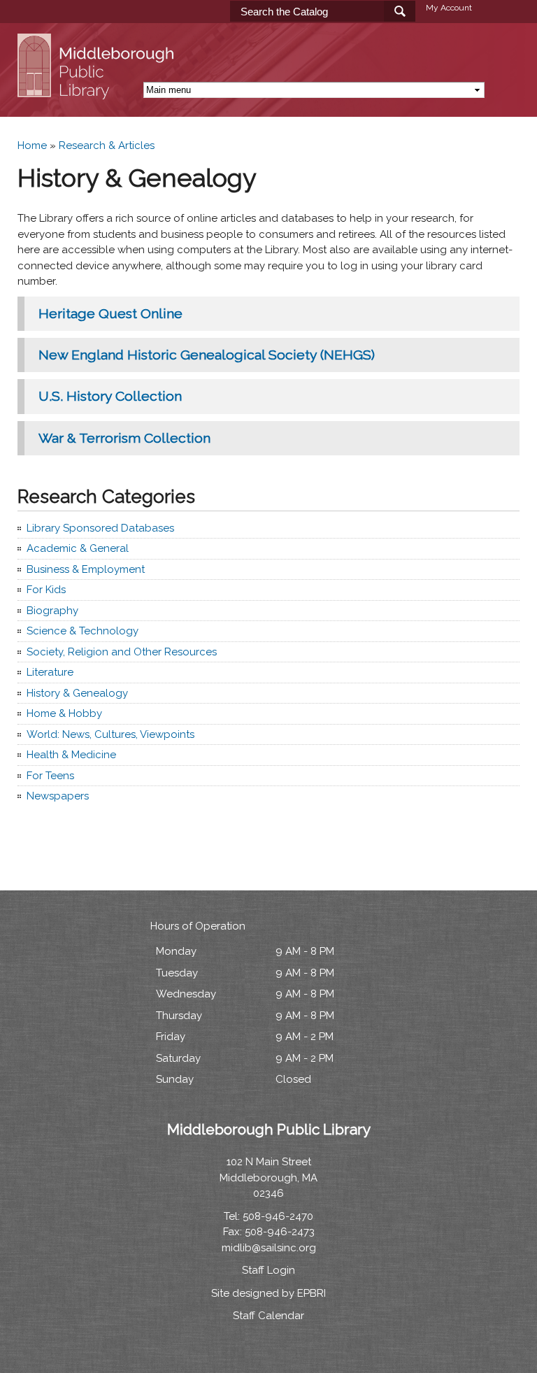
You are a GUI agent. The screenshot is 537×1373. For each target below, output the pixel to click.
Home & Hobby (64, 713)
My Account (449, 8)
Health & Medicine (71, 754)
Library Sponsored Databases (100, 528)
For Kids (46, 589)
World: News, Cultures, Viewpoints (110, 734)
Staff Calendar (268, 1315)
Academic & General (78, 548)
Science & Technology (82, 631)
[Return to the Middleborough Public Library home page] (97, 91)
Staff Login (268, 1270)
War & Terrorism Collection (124, 438)
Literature (50, 672)
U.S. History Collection (110, 396)
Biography (52, 610)
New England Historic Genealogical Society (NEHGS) (206, 355)
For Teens (50, 775)
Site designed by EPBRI (268, 1293)
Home (32, 145)
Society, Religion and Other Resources (122, 652)
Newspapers (58, 796)
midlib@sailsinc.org (269, 1248)
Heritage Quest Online (110, 314)
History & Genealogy (77, 693)
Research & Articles (107, 145)
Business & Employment (86, 569)
